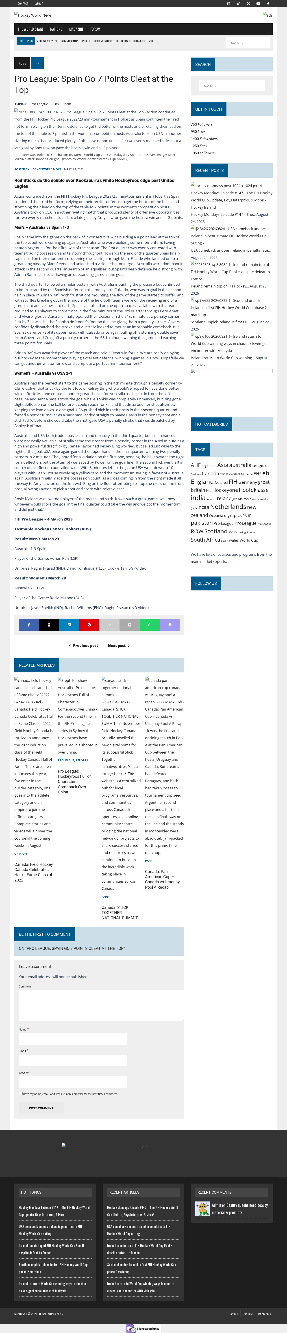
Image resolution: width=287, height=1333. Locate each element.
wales (234, 540)
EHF (257, 474)
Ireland (223, 498)
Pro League (39, 104)
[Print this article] (130, 625)
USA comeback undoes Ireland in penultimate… (231, 250)
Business (196, 474)
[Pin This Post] (89, 625)
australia (240, 465)
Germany (247, 482)
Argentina (209, 466)
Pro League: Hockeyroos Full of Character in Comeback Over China (74, 782)
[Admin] (202, 1212)
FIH (233, 481)
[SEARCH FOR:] (248, 42)
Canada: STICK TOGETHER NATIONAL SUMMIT (120, 912)
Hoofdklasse (254, 489)
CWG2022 (234, 474)
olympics (233, 515)
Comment (25, 986)
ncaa (204, 507)
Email (22, 1051)
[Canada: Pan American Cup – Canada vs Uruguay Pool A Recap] (164, 852)
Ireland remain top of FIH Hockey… (220, 286)
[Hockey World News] (55, 15)
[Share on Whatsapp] (150, 625)
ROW (55, 104)
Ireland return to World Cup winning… (223, 357)
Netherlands (228, 506)
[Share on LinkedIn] (69, 625)
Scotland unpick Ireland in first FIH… (221, 322)
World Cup (249, 540)
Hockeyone (225, 490)
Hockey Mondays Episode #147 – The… (224, 214)
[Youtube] (258, 3)
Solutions (252, 532)
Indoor (211, 499)
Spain (67, 104)
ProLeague (66, 760)
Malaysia (244, 499)
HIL (208, 490)
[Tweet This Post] (49, 625)
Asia (222, 465)
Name (23, 1029)
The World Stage (30, 29)
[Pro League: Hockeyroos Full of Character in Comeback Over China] (77, 752)
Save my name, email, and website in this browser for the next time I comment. (70, 1094)
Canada (210, 473)
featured (221, 482)
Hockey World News (45, 169)
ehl (266, 473)
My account (265, 1314)
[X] (248, 3)
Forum (95, 29)
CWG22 (224, 474)
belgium (260, 465)
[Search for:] (231, 85)
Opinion (20, 854)
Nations (56, 29)
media (255, 499)
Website (23, 1072)
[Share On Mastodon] (170, 625)
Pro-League (224, 523)
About (39, 3)
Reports (82, 760)
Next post (117, 645)
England (202, 481)
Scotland (216, 531)
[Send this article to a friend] (109, 625)
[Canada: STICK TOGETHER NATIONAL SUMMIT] (121, 888)
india (198, 497)
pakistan (202, 522)
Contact (23, 3)
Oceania (216, 515)
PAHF (105, 897)
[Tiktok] (238, 3)
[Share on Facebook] (29, 625)
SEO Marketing (237, 532)
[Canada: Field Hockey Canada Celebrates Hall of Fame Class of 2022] (34, 845)
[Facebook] (268, 3)
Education (247, 474)
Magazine (76, 29)
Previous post (85, 645)
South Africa (205, 539)
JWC (235, 499)
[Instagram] (228, 3)
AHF (196, 465)
